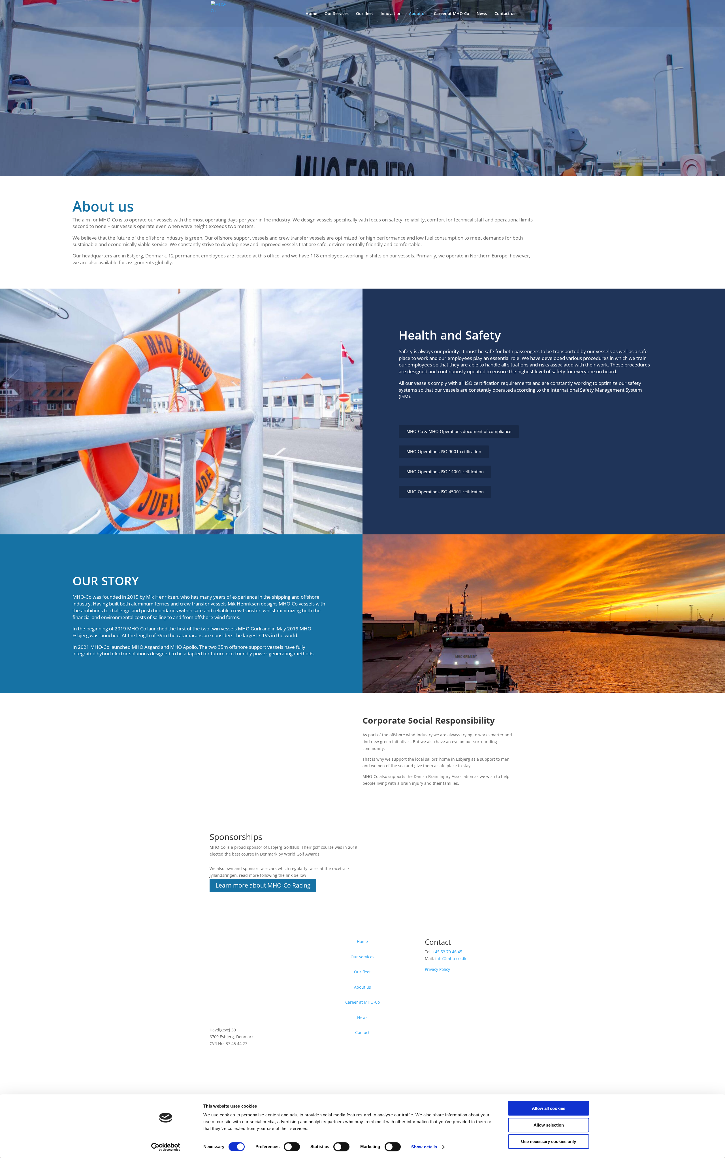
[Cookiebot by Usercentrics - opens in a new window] (166, 1147)
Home (311, 14)
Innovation (391, 14)
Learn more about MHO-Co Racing (263, 885)
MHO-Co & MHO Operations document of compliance (458, 431)
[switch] (292, 1146)
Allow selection (549, 1125)
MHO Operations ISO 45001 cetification (445, 492)
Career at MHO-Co (451, 14)
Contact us (504, 14)
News (482, 14)
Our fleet (364, 14)
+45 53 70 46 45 (447, 951)
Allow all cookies (548, 1108)
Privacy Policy (437, 969)
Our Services (337, 14)
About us (418, 14)
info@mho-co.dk (450, 958)
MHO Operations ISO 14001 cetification (445, 472)
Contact (362, 1032)
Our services (362, 956)
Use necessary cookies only (548, 1141)
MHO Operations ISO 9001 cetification (443, 452)
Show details (424, 1146)
